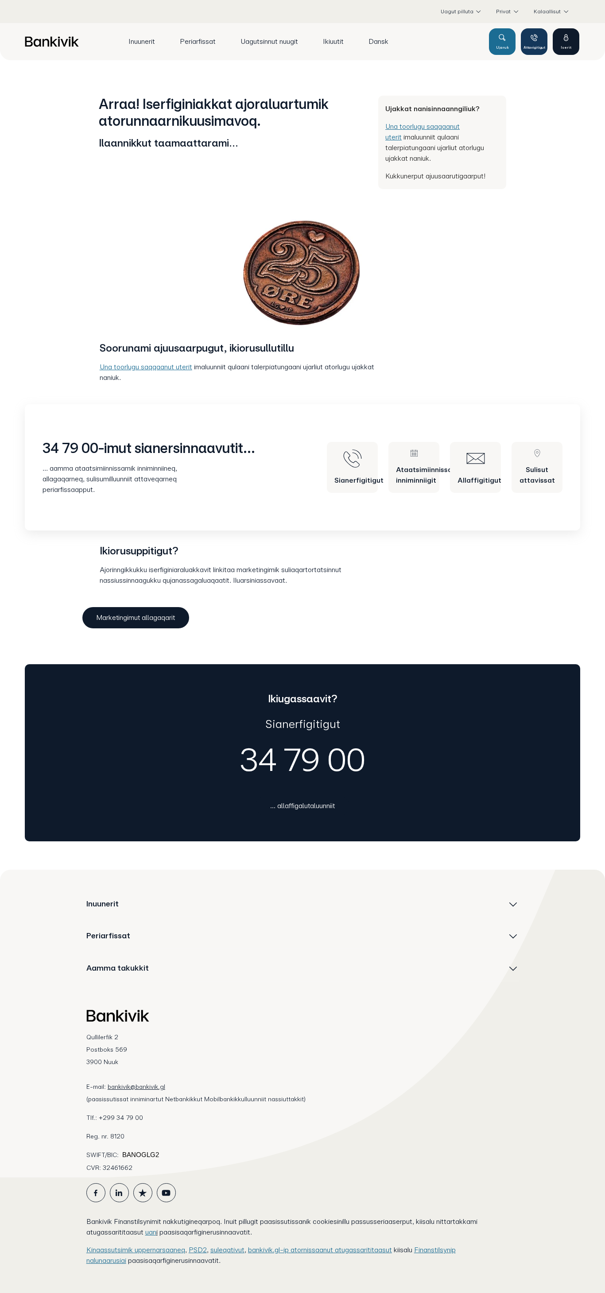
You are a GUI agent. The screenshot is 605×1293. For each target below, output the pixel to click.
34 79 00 (302, 760)
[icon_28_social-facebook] (95, 1192)
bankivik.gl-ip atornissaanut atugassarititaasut (320, 1250)
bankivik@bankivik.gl (136, 1086)
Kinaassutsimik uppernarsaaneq (135, 1250)
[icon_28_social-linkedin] (119, 1192)
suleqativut (227, 1250)
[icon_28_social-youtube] (166, 1192)
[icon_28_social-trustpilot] (142, 1192)
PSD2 (198, 1250)
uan (150, 1232)
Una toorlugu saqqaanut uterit (146, 367)
